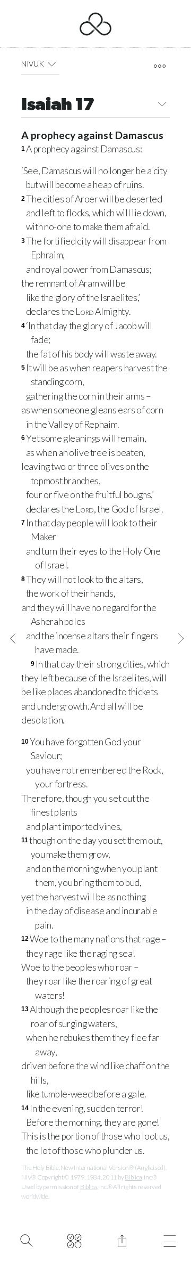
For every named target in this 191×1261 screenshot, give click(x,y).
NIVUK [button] (32, 63)
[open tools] (159, 66)
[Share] (122, 1240)
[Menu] (169, 1240)
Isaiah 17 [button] (57, 105)
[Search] (26, 1240)
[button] (51, 64)
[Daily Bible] (74, 1240)
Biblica (133, 1177)
